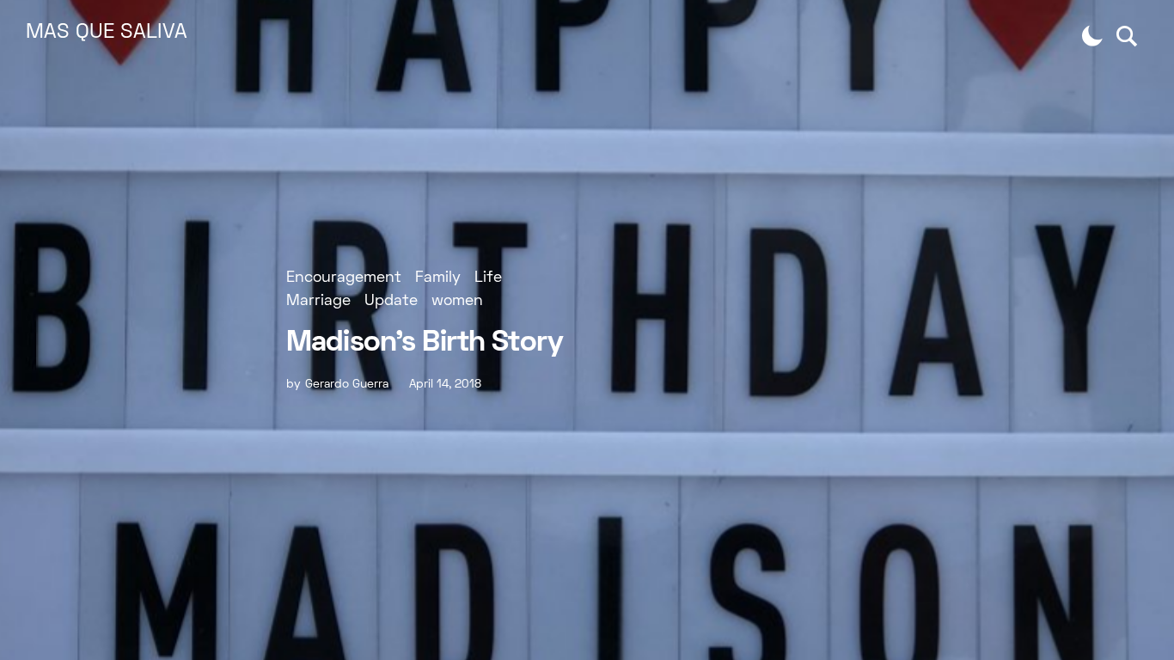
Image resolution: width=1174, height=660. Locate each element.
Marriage (318, 301)
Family (438, 278)
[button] (1092, 36)
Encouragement (343, 278)
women (457, 301)
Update (391, 301)
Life (488, 278)
